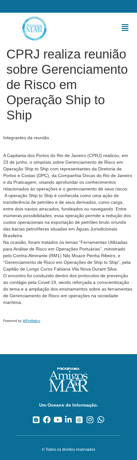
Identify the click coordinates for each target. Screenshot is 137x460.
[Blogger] (36, 419)
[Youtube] (57, 419)
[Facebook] (47, 419)
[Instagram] (90, 419)
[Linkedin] (68, 419)
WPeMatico (31, 321)
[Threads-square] (79, 419)
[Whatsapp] (100, 419)
